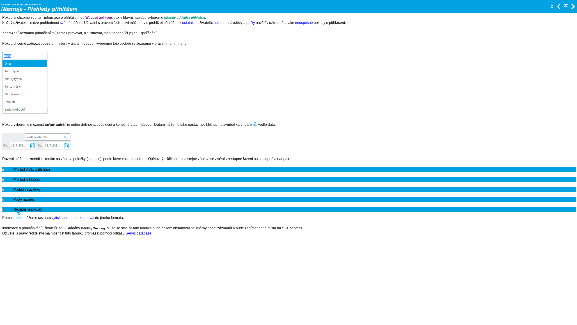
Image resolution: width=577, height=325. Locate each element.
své (63, 23)
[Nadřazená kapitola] (565, 8)
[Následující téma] (573, 8)
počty (250, 23)
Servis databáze (138, 233)
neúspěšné (304, 23)
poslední (220, 23)
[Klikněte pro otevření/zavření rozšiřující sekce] (551, 8)
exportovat (86, 218)
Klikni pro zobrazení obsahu (21, 4)
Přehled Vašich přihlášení (31, 169)
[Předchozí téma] (558, 8)
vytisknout (60, 218)
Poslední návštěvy (27, 189)
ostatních (189, 23)
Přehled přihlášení (26, 179)
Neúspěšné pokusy (27, 209)
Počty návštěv (23, 199)
